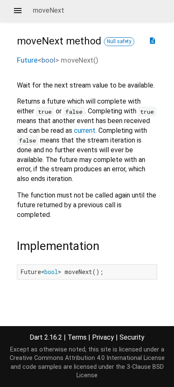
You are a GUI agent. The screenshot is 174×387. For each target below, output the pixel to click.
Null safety (119, 41)
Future (27, 60)
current (84, 130)
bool (48, 60)
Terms (77, 337)
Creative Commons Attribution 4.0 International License (87, 358)
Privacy (103, 337)
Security (132, 337)
